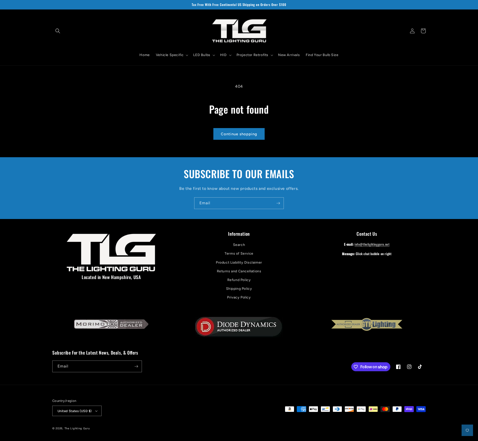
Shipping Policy (239, 289)
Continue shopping (239, 134)
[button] (57, 30)
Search (239, 245)
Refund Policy (239, 280)
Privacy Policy (239, 297)
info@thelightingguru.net (372, 244)
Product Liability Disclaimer (239, 262)
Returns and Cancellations (239, 271)
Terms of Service (239, 253)
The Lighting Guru (77, 428)
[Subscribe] (278, 203)
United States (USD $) (75, 411)
